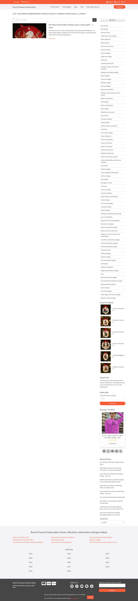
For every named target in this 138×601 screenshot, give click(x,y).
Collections (104, 129)
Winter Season (105, 43)
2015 (30, 571)
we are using (74, 598)
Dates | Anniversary (106, 146)
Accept (90, 597)
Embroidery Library (57, 540)
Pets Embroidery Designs (108, 260)
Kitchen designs (105, 210)
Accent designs (105, 76)
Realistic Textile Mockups (108, 298)
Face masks (104, 166)
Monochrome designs (107, 224)
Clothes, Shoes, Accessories (109, 126)
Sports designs (105, 288)
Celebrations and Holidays (109, 36)
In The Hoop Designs (107, 203)
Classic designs (105, 122)
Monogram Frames (106, 183)
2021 (30, 562)
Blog (75, 7)
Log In (17, 2)
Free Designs (66, 7)
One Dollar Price (106, 250)
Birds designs (105, 102)
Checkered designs (106, 119)
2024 (30, 558)
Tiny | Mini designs (106, 291)
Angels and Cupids (106, 56)
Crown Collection (106, 136)
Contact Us (119, 7)
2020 (69, 562)
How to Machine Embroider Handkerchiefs (112, 497)
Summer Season (106, 50)
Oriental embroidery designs (109, 243)
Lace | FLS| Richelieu (107, 217)
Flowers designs (105, 169)
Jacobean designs (106, 207)
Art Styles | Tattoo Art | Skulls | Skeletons (110, 68)
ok (94, 20)
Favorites (26, 2)
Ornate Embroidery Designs (109, 246)
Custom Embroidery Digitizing (61, 542)
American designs (106, 79)
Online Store (55, 7)
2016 (107, 566)
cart (124, 2)
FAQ (82, 7)
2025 (107, 553)
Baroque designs (106, 86)
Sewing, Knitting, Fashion (108, 284)
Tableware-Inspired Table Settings (111, 214)
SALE (102, 274)
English (110, 2)
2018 (30, 566)
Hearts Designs (105, 200)
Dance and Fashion (106, 143)
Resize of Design (94, 540)
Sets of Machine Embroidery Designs (111, 281)
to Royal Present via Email (107, 395)
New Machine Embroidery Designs (62, 537)
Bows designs (105, 109)
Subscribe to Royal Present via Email (110, 582)
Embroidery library (92, 7)
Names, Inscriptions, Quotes (109, 227)
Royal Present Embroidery (24, 7)
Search (113, 20)
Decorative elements (107, 150)
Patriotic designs (106, 257)
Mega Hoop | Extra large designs (110, 220)
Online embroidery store (21, 537)
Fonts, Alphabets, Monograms (110, 172)
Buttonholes (104, 115)
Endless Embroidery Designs (109, 157)
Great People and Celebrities (109, 196)
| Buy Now (112, 443)
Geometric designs (106, 193)
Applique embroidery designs (110, 72)
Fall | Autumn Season (107, 46)
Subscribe (113, 403)
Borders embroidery (107, 105)
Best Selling (104, 29)
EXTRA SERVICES (106, 39)
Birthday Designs (106, 83)
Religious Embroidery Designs (110, 270)
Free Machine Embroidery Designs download (28, 542)
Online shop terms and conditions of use (103, 542)
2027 (30, 553)
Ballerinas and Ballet (107, 89)
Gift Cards (104, 186)
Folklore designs (106, 176)
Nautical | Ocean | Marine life (109, 231)
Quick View (112, 424)
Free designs (104, 179)
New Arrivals (104, 26)
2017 (69, 566)
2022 (107, 558)
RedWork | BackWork (107, 267)
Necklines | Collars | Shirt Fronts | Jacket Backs (110, 235)
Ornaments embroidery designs (110, 240)
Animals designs (106, 53)
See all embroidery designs (109, 277)
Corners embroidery (107, 139)
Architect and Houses (107, 63)
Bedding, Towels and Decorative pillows (110, 94)
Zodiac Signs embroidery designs (111, 294)
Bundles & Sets (105, 32)
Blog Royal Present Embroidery (23, 540)
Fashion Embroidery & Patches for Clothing (111, 161)
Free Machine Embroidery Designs (100, 537)
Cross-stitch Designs (107, 133)
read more (52, 38)
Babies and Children (107, 98)
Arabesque (104, 60)
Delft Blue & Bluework (107, 153)
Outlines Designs (106, 253)
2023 (69, 558)
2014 (69, 571)
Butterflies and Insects (107, 112)
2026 (69, 553)
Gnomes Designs (106, 190)
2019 (107, 562)
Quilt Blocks (104, 264)
